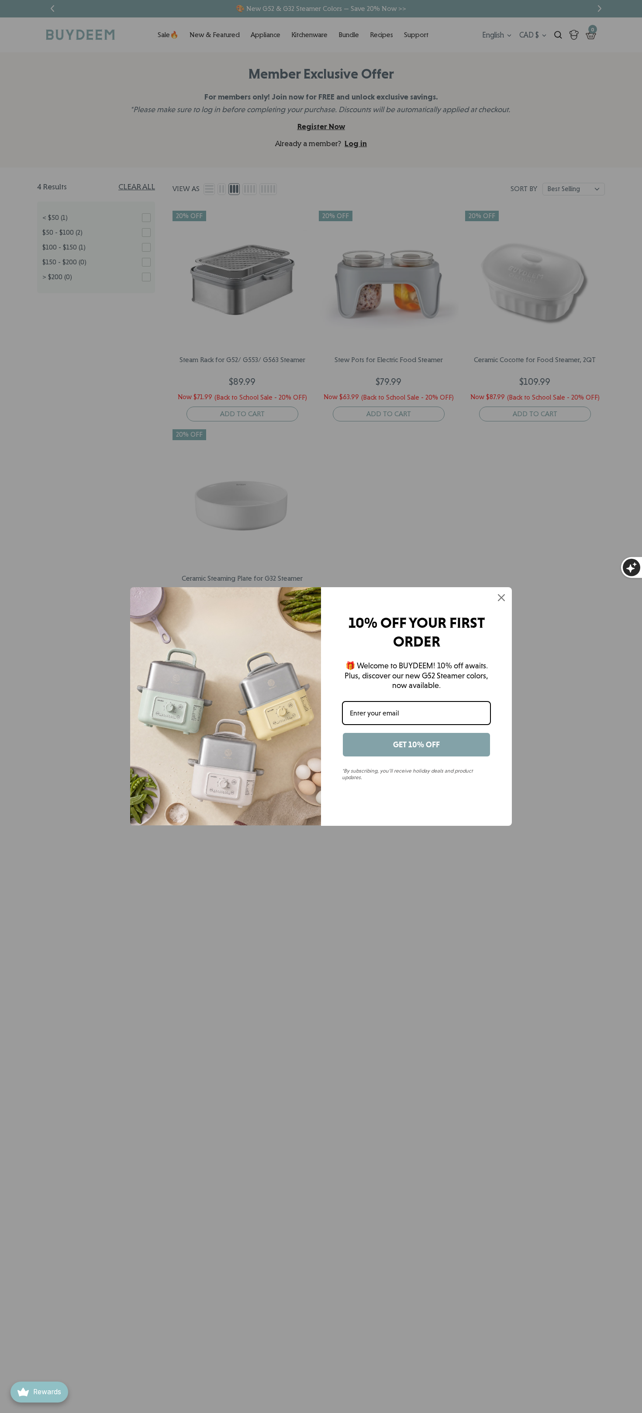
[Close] (501, 597)
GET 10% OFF (416, 744)
